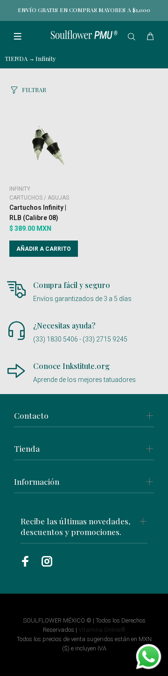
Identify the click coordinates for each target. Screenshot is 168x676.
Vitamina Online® (102, 629)
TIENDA (16, 58)
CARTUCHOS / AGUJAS (39, 197)
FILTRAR (34, 90)
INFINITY (19, 189)
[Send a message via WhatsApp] (148, 656)
